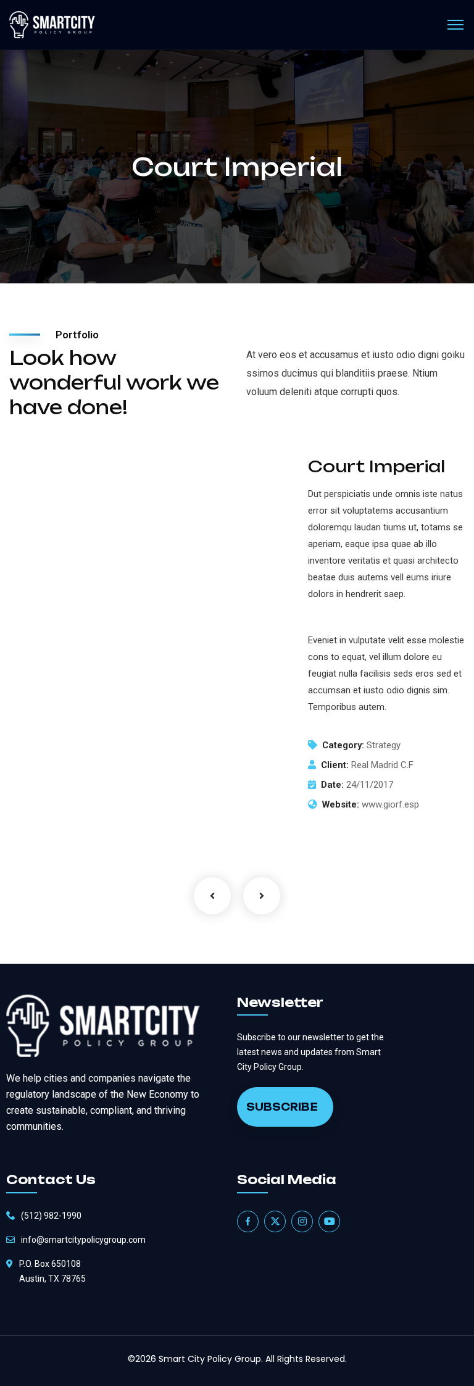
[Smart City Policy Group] (52, 25)
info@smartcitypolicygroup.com (83, 1240)
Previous (212, 895)
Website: (340, 804)
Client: (335, 764)
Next (261, 895)
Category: (343, 745)
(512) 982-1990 (51, 1216)
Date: (332, 784)
